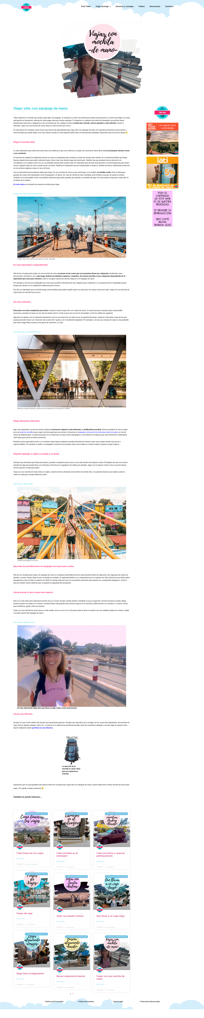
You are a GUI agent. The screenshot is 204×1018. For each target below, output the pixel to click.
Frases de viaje (25, 913)
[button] (103, 6)
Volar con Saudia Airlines (70, 916)
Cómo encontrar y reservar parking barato (110, 854)
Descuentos (155, 6)
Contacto (169, 6)
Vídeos (141, 6)
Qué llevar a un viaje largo (110, 916)
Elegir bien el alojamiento (30, 973)
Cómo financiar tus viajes (30, 853)
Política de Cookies (86, 1001)
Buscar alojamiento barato (71, 976)
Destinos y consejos (125, 6)
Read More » (21, 858)
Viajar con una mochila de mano (110, 977)
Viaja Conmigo (102, 6)
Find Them (86, 6)
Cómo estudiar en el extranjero (67, 854)
